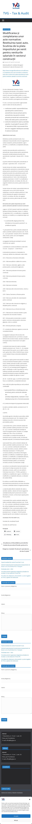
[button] (29, 799)
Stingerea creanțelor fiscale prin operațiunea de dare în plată (16, 550)
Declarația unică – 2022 (7, 569)
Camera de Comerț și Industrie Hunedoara (12, 792)
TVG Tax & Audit (16, 62)
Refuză (16, 820)
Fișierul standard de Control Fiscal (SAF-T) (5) (12, 562)
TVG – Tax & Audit (16, 13)
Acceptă (16, 816)
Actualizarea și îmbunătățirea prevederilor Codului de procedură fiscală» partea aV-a (15, 544)
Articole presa (6, 29)
